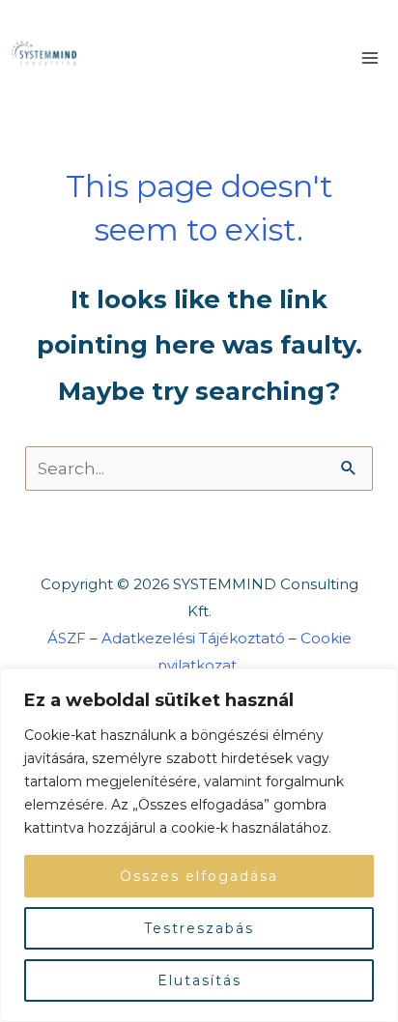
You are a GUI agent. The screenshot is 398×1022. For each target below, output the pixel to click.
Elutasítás (199, 980)
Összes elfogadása (199, 876)
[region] (199, 845)
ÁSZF (66, 638)
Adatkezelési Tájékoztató (193, 638)
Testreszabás (199, 928)
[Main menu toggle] (371, 58)
